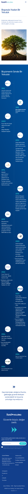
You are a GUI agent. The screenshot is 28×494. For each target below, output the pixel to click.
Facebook (4, 473)
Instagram (4, 471)
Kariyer (17, 465)
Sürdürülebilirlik (19, 462)
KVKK (12, 485)
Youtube (4, 480)
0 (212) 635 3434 (5, 465)
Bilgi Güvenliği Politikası (19, 485)
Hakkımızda (18, 455)
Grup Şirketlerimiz (19, 458)
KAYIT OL (23, 443)
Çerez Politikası (6, 485)
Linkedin (4, 478)
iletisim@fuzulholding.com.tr (7, 463)
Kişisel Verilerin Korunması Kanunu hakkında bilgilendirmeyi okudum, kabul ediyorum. (13, 447)
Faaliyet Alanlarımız (20, 460)
